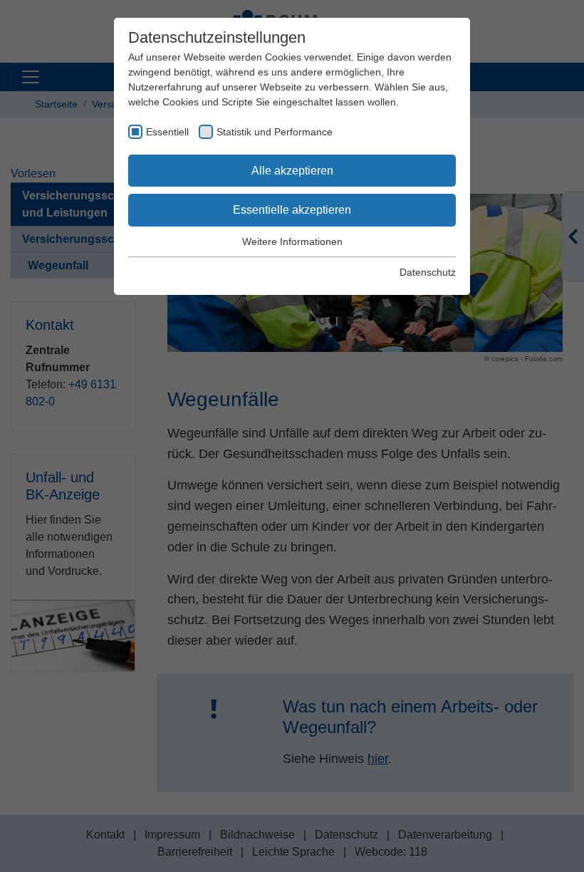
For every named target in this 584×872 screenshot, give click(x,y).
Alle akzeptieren (292, 171)
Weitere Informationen (292, 241)
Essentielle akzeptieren (292, 210)
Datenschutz (428, 272)
